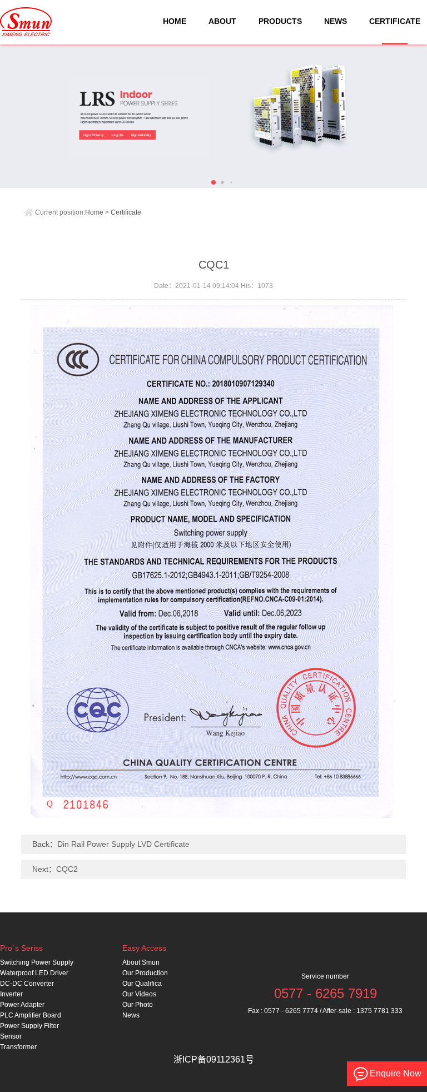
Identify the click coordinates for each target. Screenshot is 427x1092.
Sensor (11, 1036)
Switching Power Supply (36, 962)
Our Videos (139, 994)
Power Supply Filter (29, 1026)
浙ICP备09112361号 (213, 1059)
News (131, 1015)
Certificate (126, 212)
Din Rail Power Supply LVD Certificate (123, 844)
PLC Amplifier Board (30, 1015)
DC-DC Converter (27, 983)
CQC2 (67, 869)
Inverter (11, 994)
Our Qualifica (142, 983)
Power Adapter (22, 1005)
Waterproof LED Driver (34, 973)
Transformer (18, 1047)
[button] (213, 182)
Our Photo (137, 1005)
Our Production (145, 973)
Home (94, 212)
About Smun (141, 962)
